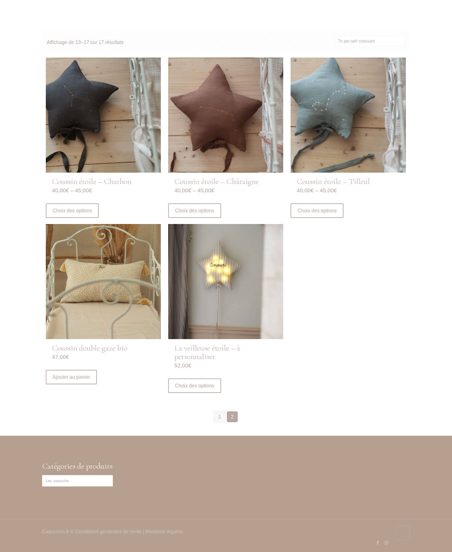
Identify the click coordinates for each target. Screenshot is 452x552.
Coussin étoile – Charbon (91, 181)
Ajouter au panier (71, 377)
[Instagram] (386, 542)
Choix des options (72, 210)
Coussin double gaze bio (89, 348)
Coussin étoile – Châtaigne (216, 181)
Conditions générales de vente (108, 531)
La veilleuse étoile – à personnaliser (207, 352)
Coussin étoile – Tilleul (333, 181)
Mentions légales (164, 531)
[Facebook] (378, 542)
